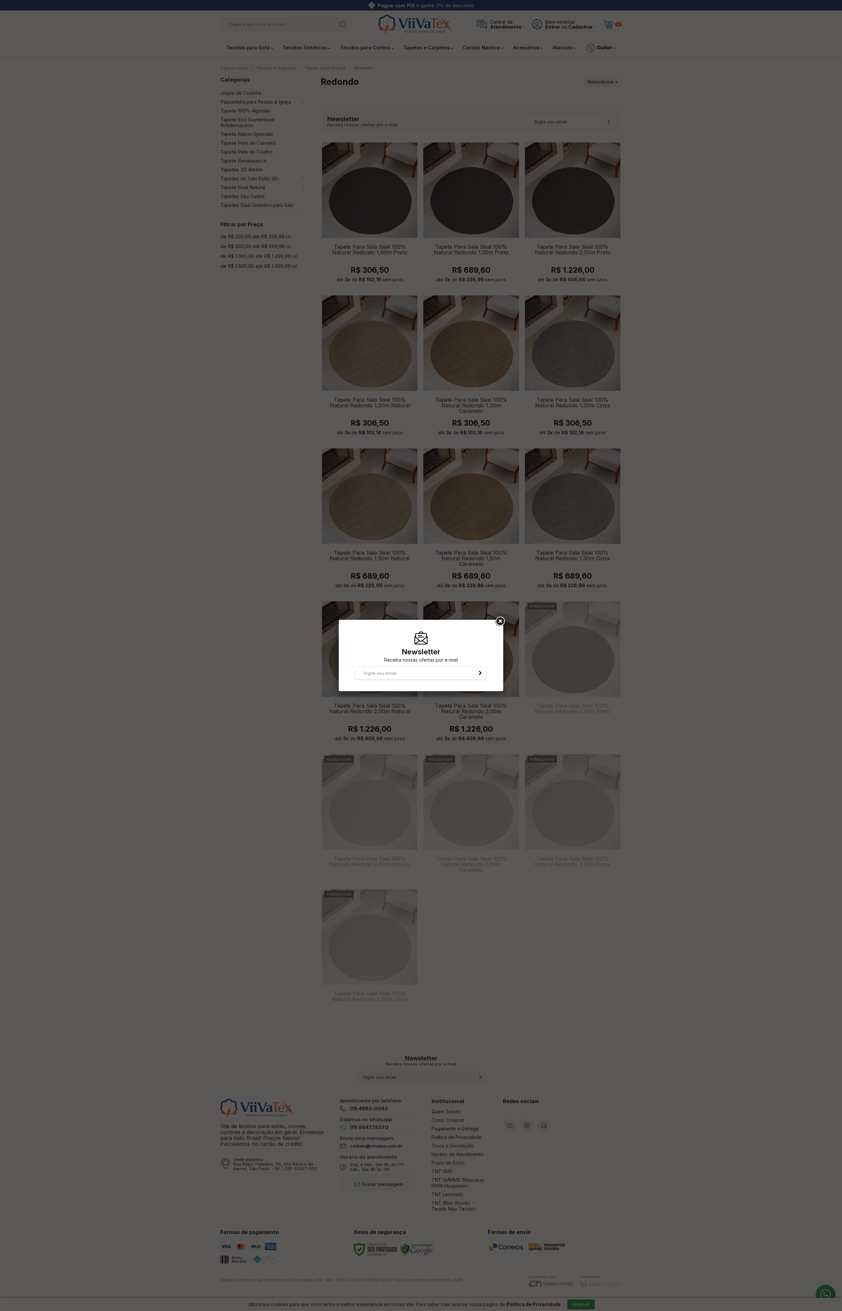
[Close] (499, 621)
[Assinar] (480, 673)
